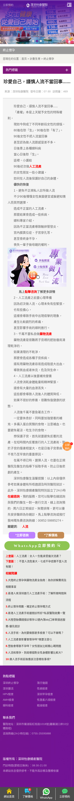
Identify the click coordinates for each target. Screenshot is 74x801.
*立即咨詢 (22, 535)
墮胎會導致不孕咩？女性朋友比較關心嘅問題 (34, 645)
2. (7, 593)
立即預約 (8, 4)
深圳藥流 (8, 688)
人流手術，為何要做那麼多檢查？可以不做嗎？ (36, 632)
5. (7, 619)
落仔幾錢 (42, 682)
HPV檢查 (8, 694)
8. (7, 645)
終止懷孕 (48, 58)
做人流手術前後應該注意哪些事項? (30, 659)
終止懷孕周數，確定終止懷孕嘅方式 (29, 606)
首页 (24, 58)
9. (7, 652)
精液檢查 (42, 705)
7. (7, 639)
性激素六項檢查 (46, 699)
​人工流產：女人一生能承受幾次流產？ (38, 556)
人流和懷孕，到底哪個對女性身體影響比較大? (35, 652)
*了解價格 (50, 535)
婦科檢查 (8, 705)
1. (7, 580)
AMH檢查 (8, 699)
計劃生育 (35, 58)
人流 (25, 526)
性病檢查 (42, 688)
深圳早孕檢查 (45, 694)
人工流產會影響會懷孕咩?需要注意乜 (30, 639)
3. (7, 606)
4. (7, 613)
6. (7, 632)
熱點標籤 (9, 676)
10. (7, 659)
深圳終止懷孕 (11, 682)
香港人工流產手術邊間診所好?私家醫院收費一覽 (36, 613)
